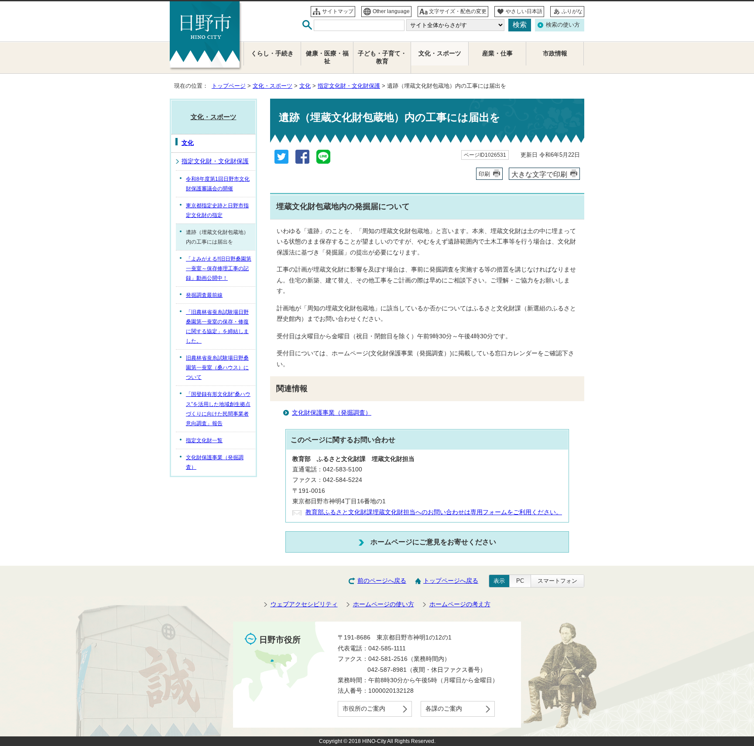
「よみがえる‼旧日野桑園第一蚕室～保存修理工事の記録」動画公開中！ (218, 268)
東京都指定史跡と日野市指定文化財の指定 (217, 210)
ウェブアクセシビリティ (304, 604)
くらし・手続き (272, 53)
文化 (305, 86)
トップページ (229, 86)
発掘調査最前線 (204, 295)
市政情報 (555, 53)
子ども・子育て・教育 (382, 57)
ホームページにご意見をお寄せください (433, 542)
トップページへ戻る (450, 581)
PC (520, 581)
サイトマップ (337, 11)
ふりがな (572, 11)
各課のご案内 (443, 708)
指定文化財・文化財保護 (349, 86)
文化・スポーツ (272, 86)
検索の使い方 (563, 24)
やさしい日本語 (524, 11)
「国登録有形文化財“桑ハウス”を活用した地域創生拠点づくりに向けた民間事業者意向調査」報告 (218, 408)
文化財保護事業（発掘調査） (331, 412)
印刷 (484, 174)
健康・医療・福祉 (327, 57)
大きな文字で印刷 (539, 174)
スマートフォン (557, 581)
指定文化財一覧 (204, 440)
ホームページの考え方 (459, 604)
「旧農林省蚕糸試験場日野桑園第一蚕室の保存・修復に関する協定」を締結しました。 (217, 326)
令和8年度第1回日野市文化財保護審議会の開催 (218, 184)
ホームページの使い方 (383, 604)
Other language (391, 11)
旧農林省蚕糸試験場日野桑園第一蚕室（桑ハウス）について (217, 367)
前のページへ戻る (381, 581)
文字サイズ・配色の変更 (458, 11)
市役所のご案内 (364, 708)
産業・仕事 (497, 53)
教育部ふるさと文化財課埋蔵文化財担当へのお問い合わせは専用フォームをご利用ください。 (433, 512)
